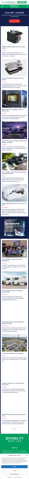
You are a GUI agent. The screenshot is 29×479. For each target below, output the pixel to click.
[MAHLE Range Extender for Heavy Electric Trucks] (14, 36)
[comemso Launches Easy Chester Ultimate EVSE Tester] (14, 372)
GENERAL (4, 50)
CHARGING (4, 144)
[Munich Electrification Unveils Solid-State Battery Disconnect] (14, 311)
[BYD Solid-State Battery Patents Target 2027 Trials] (14, 404)
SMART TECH (5, 294)
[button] (27, 455)
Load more (14, 428)
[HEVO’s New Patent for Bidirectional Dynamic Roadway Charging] (14, 130)
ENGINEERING (5, 207)
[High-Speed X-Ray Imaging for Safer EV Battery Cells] (14, 99)
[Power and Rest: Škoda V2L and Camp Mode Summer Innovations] (14, 161)
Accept (14, 466)
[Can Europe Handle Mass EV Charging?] (14, 343)
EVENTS (4, 263)
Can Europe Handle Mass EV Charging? (12, 353)
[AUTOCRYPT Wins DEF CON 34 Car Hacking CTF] (14, 249)
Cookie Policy (9, 477)
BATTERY (4, 81)
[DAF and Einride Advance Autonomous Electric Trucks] (14, 280)
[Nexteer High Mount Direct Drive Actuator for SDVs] (14, 193)
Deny (14, 470)
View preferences (14, 474)
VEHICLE (4, 175)
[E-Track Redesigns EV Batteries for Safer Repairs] (14, 67)
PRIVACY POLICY (18, 477)
